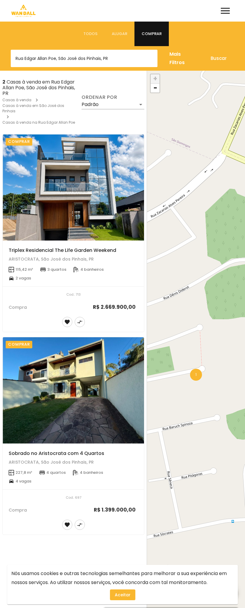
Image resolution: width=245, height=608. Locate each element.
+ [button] (155, 78)
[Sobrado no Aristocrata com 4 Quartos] (73, 390)
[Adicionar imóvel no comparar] (80, 322)
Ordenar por (99, 97)
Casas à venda (16, 99)
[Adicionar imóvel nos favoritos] (67, 322)
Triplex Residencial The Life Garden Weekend (62, 250)
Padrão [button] (90, 104)
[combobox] (84, 58)
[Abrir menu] (225, 10)
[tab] (90, 34)
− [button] (155, 88)
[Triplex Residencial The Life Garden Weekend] (73, 187)
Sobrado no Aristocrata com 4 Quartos (56, 453)
